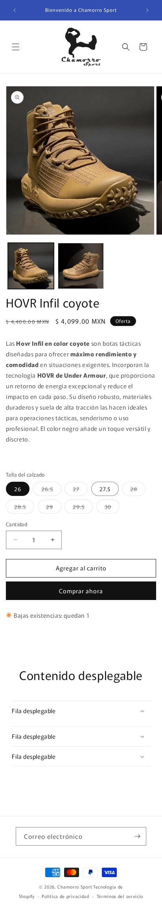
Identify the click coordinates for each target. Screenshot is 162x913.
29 (53, 508)
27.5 (104, 489)
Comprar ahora (81, 591)
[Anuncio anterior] (14, 10)
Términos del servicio (120, 896)
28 (137, 490)
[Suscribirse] (137, 836)
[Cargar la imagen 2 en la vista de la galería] (81, 266)
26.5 (51, 490)
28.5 (24, 508)
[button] (15, 47)
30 (112, 508)
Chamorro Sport (74, 886)
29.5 (83, 508)
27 (80, 490)
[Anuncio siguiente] (147, 10)
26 (17, 489)
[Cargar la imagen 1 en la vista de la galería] (31, 266)
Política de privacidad (65, 896)
